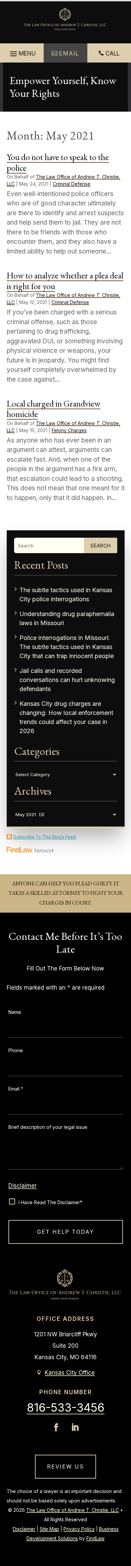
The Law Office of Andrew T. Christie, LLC (72, 1510)
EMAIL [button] (69, 53)
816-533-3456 (65, 1407)
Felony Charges (69, 430)
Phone (15, 1050)
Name (14, 1012)
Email (15, 1089)
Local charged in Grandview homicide (53, 409)
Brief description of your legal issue (47, 1127)
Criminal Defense (71, 184)
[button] (22, 54)
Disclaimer (22, 1185)
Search (100, 545)
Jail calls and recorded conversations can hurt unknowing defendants (67, 679)
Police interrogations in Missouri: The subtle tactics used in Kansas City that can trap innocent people (66, 646)
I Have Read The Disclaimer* (50, 1202)
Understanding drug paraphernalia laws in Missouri (66, 618)
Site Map (49, 1529)
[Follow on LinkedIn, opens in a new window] (75, 1427)
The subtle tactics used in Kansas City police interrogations (65, 594)
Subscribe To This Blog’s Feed (44, 837)
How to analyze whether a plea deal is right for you (65, 281)
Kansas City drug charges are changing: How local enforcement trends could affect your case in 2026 (66, 717)
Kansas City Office (70, 1372)
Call (112, 53)
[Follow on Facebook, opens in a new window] (56, 1427)
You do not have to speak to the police (58, 162)
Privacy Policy (79, 1529)
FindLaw (95, 1538)
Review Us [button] (65, 1466)
